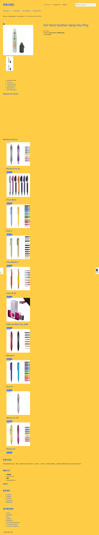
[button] (3, 24)
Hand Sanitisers (20, 16)
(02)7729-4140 (47, 4)
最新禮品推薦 (16, 11)
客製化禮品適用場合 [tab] (12, 90)
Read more (9, 172)
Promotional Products (12, 524)
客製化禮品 (8, 4)
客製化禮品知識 (37, 11)
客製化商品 (9, 520)
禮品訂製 (9, 518)
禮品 (8, 516)
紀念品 (8, 513)
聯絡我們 (65, 4)
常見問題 (9, 498)
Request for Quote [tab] (11, 80)
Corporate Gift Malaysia (13, 526)
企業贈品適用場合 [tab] (11, 86)
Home (6, 16)
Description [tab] (9, 82)
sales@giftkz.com (57, 4)
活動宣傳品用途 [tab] (11, 88)
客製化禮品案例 (26, 11)
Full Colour (48, 34)
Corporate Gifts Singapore (13, 522)
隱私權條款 (9, 502)
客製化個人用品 (12, 16)
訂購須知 (9, 494)
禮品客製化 (9, 515)
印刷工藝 (9, 496)
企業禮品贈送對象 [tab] (11, 84)
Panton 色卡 (10, 500)
